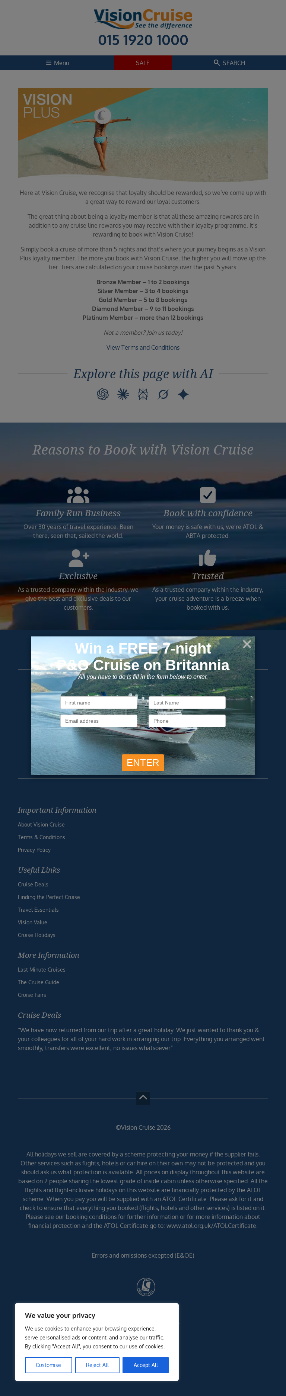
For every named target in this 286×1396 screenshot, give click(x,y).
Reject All (97, 1365)
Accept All (146, 1365)
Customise (48, 1365)
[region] (97, 1342)
